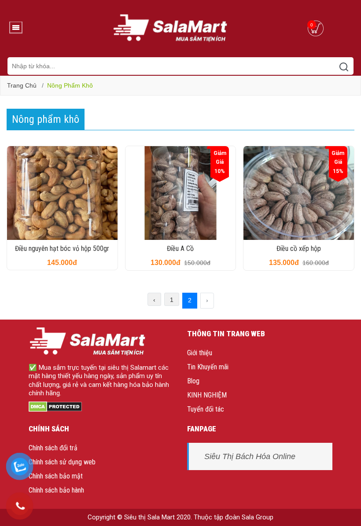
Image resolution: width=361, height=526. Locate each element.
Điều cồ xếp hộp (298, 248)
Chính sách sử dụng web (62, 462)
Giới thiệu (199, 353)
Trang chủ (22, 85)
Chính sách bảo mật (56, 476)
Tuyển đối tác (205, 409)
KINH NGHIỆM (207, 395)
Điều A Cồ (180, 248)
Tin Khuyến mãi (207, 367)
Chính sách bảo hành (56, 490)
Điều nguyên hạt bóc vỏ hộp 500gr (62, 248)
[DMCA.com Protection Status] (55, 406)
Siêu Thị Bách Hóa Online (249, 456)
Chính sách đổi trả (53, 448)
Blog (193, 381)
